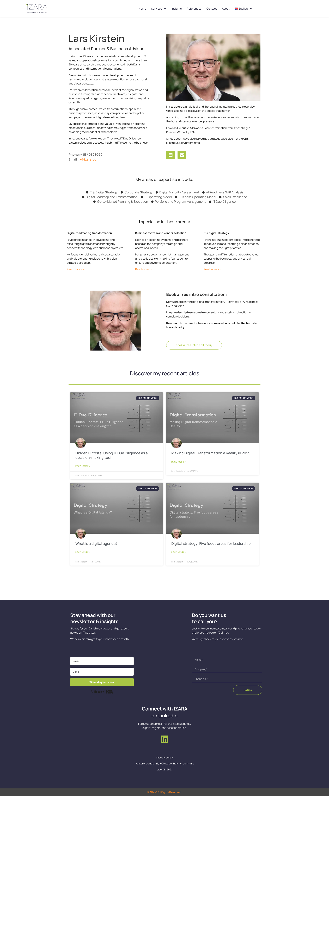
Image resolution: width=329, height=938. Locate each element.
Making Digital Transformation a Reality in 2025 (210, 453)
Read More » (82, 466)
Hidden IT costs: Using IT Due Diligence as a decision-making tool (111, 455)
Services (156, 8)
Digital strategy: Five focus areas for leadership (211, 543)
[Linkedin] (170, 155)
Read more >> (75, 269)
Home (142, 8)
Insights (177, 8)
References (194, 8)
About (225, 8)
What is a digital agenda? (96, 543)
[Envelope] (182, 155)
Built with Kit (102, 692)
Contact (211, 8)
